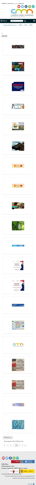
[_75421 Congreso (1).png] (18, 205)
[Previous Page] (4, 445)
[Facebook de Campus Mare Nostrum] (10, 458)
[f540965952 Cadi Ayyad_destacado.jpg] (18, 384)
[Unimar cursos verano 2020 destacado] (18, 86)
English (10, 3)
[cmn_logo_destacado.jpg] (18, 345)
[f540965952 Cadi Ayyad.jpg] (18, 365)
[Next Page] (25, 445)
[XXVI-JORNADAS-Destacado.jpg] (18, 146)
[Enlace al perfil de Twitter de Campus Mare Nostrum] (22, 6)
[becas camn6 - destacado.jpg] (18, 265)
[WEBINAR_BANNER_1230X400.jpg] (18, 106)
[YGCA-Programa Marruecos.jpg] (18, 186)
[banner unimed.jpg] (18, 245)
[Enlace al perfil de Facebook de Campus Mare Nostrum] (25, 6)
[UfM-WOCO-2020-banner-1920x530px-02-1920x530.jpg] (18, 46)
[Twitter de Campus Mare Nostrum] (6, 458)
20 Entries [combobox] (8, 438)
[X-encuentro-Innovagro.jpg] (18, 126)
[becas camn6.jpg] (18, 285)
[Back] (2, 33)
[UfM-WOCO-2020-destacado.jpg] (18, 66)
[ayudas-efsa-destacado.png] (18, 225)
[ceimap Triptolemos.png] (18, 325)
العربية (15, 3)
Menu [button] (4, 21)
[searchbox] (16, 21)
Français (21, 3)
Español (4, 3)
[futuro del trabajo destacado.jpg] (18, 424)
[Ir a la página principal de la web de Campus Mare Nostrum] (22, 13)
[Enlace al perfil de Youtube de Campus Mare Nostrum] (19, 6)
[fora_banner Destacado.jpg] (18, 404)
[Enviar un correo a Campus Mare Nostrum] (17, 458)
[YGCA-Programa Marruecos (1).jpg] (18, 166)
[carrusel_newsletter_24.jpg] (18, 305)
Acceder (30, 484)
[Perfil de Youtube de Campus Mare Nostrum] (3, 458)
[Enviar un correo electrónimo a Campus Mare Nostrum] (33, 6)
